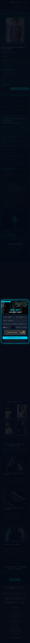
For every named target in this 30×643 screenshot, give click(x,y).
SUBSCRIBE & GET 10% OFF (15, 337)
